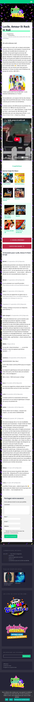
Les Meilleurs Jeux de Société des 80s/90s (19, 560)
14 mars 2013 (11, 468)
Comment (7, 504)
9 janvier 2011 (13, 418)
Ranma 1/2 (11, 559)
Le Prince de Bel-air (9, 231)
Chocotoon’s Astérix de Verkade (19, 231)
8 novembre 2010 (11, 394)
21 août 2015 (10, 482)
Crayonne (5, 304)
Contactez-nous (7, 665)
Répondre (21, 261)
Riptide (18, 216)
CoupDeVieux (10, 34)
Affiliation (5, 664)
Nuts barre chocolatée (8, 216)
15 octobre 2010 (11, 383)
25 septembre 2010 (16, 315)
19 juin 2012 (10, 344)
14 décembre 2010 (12, 407)
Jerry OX (5, 554)
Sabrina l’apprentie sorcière (16, 557)
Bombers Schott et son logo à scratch (8, 584)
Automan (17, 583)
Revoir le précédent (18, 240)
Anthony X (5, 418)
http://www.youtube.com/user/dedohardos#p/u (16, 285)
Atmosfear (11, 555)
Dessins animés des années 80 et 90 (17, 37)
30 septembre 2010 (14, 358)
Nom (5, 517)
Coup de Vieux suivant (15, 246)
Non (11, 699)
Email (6, 521)
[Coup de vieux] (17, 18)
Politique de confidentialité (22, 699)
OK (6, 699)
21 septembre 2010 (13, 261)
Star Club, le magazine (16, 554)
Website (6, 526)
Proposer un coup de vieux (10, 667)
